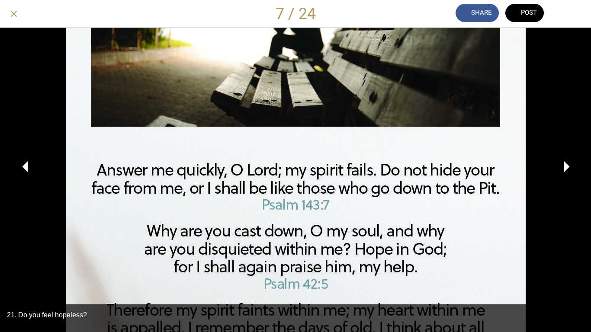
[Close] (14, 14)
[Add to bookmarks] (568, 13)
